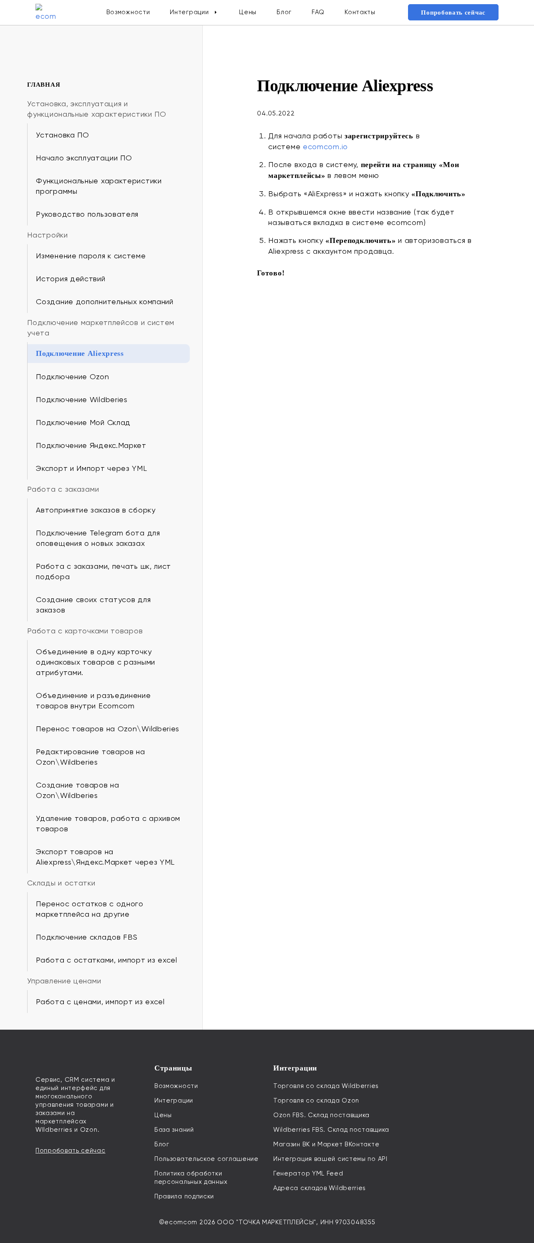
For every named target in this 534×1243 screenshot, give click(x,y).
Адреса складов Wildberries (319, 1188)
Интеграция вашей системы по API (330, 1159)
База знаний (174, 1129)
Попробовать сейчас (453, 12)
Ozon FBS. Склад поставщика (321, 1115)
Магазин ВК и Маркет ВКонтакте (326, 1144)
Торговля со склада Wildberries (326, 1086)
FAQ (318, 12)
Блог (284, 12)
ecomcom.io (325, 146)
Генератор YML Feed (308, 1173)
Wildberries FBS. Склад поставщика (331, 1129)
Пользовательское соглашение (206, 1159)
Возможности (128, 12)
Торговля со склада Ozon (316, 1100)
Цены (248, 12)
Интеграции (189, 12)
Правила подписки (184, 1196)
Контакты (360, 12)
